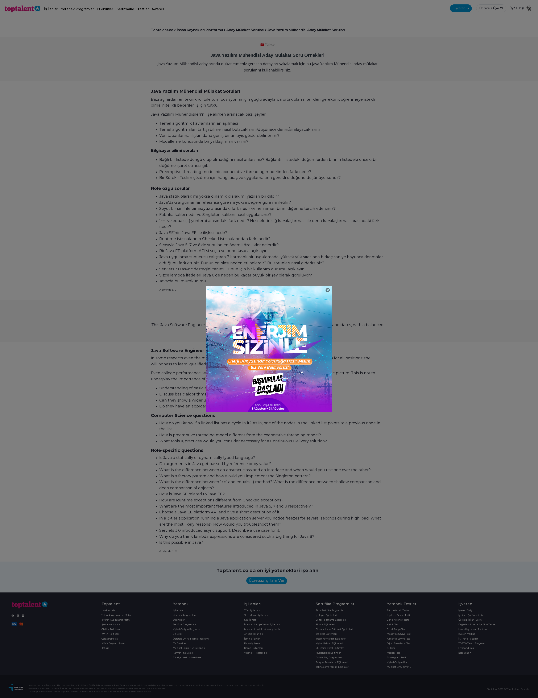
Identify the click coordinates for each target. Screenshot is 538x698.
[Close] (328, 290)
